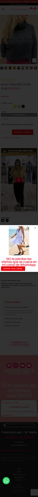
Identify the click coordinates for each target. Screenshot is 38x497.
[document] (19, 248)
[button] (35, 228)
